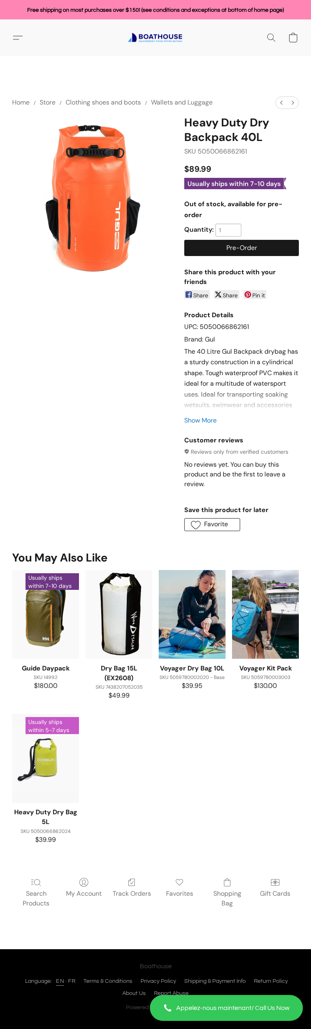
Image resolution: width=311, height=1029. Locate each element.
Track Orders (132, 893)
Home (21, 102)
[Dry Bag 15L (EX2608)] (118, 614)
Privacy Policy (158, 981)
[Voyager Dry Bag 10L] (192, 614)
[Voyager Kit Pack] (265, 614)
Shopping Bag (227, 898)
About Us (134, 993)
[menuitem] (281, 103)
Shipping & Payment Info (215, 981)
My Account (84, 893)
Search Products (36, 898)
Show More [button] (200, 420)
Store (47, 102)
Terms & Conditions (107, 981)
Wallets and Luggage (182, 102)
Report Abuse (171, 993)
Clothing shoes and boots (103, 102)
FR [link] (71, 981)
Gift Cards (275, 893)
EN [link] (60, 981)
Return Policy (271, 981)
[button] (226, 1008)
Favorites (179, 893)
